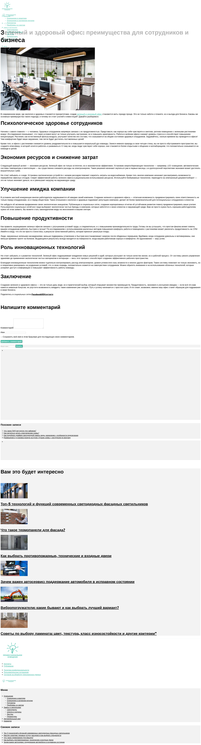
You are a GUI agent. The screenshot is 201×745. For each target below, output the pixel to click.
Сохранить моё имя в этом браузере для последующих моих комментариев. (38, 336)
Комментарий (7, 327)
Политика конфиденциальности (16, 670)
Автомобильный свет (12, 719)
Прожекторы (12, 36)
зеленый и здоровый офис (89, 114)
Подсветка (11, 23)
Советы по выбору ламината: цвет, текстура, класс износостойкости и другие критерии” (79, 633)
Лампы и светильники (10, 27)
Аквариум (8, 721)
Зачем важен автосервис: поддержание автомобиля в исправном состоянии (67, 581)
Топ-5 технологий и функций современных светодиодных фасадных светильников (74, 504)
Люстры (10, 34)
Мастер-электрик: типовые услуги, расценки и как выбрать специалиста (32, 735)
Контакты (7, 664)
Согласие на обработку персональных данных (22, 674)
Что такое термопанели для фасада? (33, 530)
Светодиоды (12, 29)
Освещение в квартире (17, 18)
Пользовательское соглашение (16, 672)
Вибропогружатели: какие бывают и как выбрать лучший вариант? (60, 607)
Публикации (8, 666)
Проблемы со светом (16, 25)
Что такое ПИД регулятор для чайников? (20, 431)
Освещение (8, 696)
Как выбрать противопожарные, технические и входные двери (56, 556)
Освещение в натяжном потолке (20, 20)
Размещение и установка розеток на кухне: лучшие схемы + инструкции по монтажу (37, 437)
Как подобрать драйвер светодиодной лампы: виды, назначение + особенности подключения (41, 435)
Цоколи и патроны (15, 32)
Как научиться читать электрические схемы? (21, 433)
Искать (19, 346)
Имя (3, 332)
